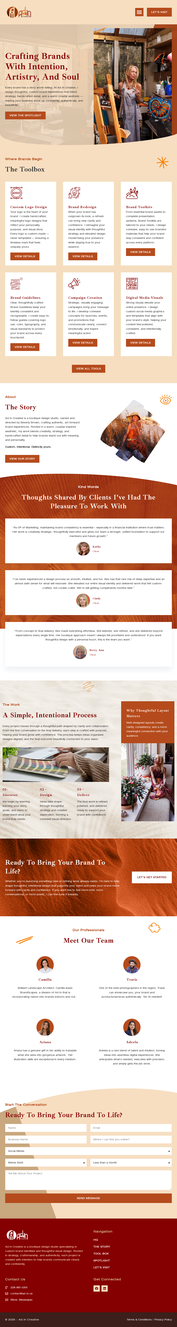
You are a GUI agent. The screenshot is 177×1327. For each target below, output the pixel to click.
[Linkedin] (104, 1288)
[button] (139, 12)
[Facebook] (97, 1288)
